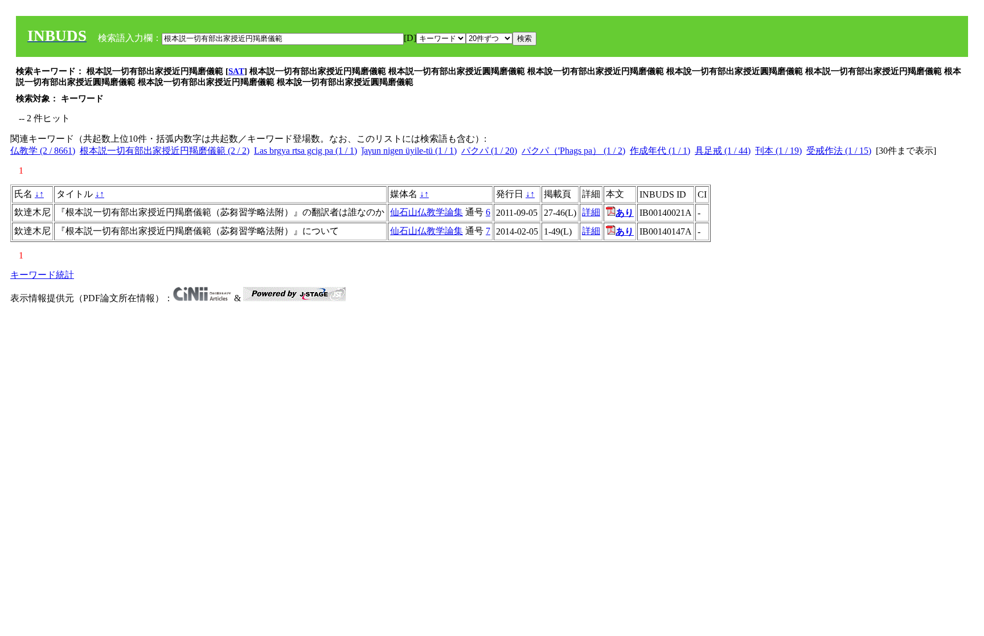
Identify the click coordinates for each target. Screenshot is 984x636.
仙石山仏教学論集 (426, 212)
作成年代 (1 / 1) (660, 150)
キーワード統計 (42, 275)
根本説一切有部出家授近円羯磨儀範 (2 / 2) (164, 150)
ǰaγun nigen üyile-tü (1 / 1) (409, 150)
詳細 (591, 212)
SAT (236, 71)
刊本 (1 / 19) (778, 150)
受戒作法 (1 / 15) (838, 150)
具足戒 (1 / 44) (723, 150)
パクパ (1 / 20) (489, 150)
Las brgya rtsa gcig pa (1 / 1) (305, 150)
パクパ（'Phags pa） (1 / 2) (573, 150)
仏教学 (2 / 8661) (42, 150)
